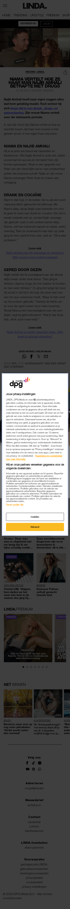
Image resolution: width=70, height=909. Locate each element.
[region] (35, 454)
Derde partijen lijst (14, 504)
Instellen (35, 517)
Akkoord (35, 527)
